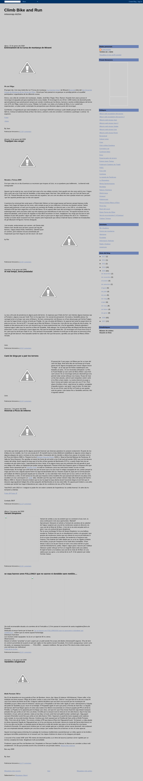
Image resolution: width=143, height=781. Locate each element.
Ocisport (102, 196)
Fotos (6, 117)
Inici (48, 771)
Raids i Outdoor (104, 244)
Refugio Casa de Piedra (45, 457)
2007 (104, 321)
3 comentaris (27, 348)
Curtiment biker (104, 152)
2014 (104, 260)
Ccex (101, 142)
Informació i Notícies (106, 241)
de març (104, 306)
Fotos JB (7, 493)
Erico (101, 155)
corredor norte (31, 467)
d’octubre (104, 281)
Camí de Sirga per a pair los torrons (21, 356)
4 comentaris (27, 262)
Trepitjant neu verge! (14, 141)
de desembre (106, 274)
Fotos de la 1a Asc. (11, 649)
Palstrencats (103, 199)
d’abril (103, 302)
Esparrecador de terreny (108, 158)
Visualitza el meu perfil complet (110, 55)
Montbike (102, 187)
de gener (104, 313)
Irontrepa (102, 174)
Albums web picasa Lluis (108, 129)
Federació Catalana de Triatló (109, 164)
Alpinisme (102, 234)
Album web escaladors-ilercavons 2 (111, 117)
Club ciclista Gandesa (107, 145)
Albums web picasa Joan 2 (108, 123)
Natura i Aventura (105, 190)
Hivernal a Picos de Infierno (17, 411)
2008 (104, 318)
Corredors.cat (104, 148)
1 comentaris (27, 566)
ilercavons (106, 49)
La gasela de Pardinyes (107, 177)
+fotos (6, 121)
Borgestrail (103, 136)
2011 (104, 264)
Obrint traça (103, 193)
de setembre (106, 284)
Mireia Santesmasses (107, 183)
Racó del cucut (104, 209)
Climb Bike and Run (23, 10)
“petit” (30, 478)
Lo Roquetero (104, 180)
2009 (104, 271)
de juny (104, 295)
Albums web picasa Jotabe (108, 126)
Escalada (102, 237)
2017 (104, 256)
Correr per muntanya (106, 231)
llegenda (72, 90)
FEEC (101, 168)
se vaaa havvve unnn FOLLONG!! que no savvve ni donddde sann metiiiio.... (40, 574)
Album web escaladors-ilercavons (111, 114)
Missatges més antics (84, 771)
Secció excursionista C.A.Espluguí (111, 215)
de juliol (104, 291)
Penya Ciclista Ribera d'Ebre (109, 203)
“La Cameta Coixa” (53, 90)
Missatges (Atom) (21, 775)
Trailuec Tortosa (105, 218)
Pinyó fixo (102, 206)
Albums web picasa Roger (108, 133)
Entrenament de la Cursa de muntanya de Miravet (28, 48)
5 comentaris (27, 131)
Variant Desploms (12, 513)
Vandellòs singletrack (14, 662)
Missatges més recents (12, 771)
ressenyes (103, 247)
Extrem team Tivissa (106, 161)
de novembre (106, 277)
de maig (104, 299)
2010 (104, 267)
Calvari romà (103, 139)
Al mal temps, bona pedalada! (18, 271)
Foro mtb (102, 171)
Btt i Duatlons (104, 228)
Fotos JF (14, 493)
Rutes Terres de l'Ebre (107, 212)
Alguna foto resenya (68, 745)
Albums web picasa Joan (108, 120)
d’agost (104, 288)
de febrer (104, 309)
